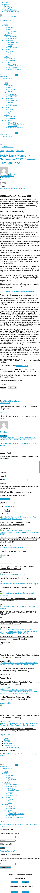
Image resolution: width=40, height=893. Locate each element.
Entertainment (8, 40)
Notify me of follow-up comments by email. (17, 492)
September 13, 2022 (7, 176)
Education (7, 35)
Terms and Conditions (11, 12)
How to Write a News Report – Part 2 (15, 578)
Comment (4, 473)
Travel (10, 55)
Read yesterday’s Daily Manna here (20, 291)
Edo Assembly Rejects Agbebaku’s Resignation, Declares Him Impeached (19, 623)
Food (9, 53)
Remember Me (7, 844)
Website (3, 483)
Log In (3, 871)
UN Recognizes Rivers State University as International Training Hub (17, 568)
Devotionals (8, 62)
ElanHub (13, 174)
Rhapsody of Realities (15, 69)
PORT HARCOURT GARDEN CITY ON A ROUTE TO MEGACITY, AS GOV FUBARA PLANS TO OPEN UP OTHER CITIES (20, 540)
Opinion (10, 33)
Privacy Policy (9, 8)
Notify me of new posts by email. (13, 495)
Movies (10, 44)
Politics (10, 27)
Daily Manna (12, 64)
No (26, 882)
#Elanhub (7, 401)
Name (2, 476)
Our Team (7, 6)
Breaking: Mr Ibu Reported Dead (13, 551)
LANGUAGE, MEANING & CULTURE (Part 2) (17, 587)
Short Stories (12, 48)
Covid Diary (12, 59)
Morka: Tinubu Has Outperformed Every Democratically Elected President (16, 638)
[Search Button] (17, 75)
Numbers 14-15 (22, 366)
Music (10, 46)
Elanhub (8, 754)
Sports (10, 29)
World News (12, 31)
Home (6, 2)
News (6, 26)
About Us (7, 4)
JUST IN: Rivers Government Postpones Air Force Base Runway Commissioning (18, 669)
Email (2, 479)
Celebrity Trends (13, 42)
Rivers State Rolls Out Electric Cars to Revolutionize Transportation (15, 524)
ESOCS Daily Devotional (16, 66)
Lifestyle (7, 49)
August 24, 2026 (5, 735)
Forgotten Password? (7, 851)
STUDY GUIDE (12, 38)
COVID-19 (11, 60)
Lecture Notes (12, 37)
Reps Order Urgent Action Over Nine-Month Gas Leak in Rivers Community (19, 656)
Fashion (10, 51)
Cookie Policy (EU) (10, 10)
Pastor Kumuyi (15, 401)
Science (6, 57)
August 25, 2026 (5, 688)
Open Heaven (12, 68)
